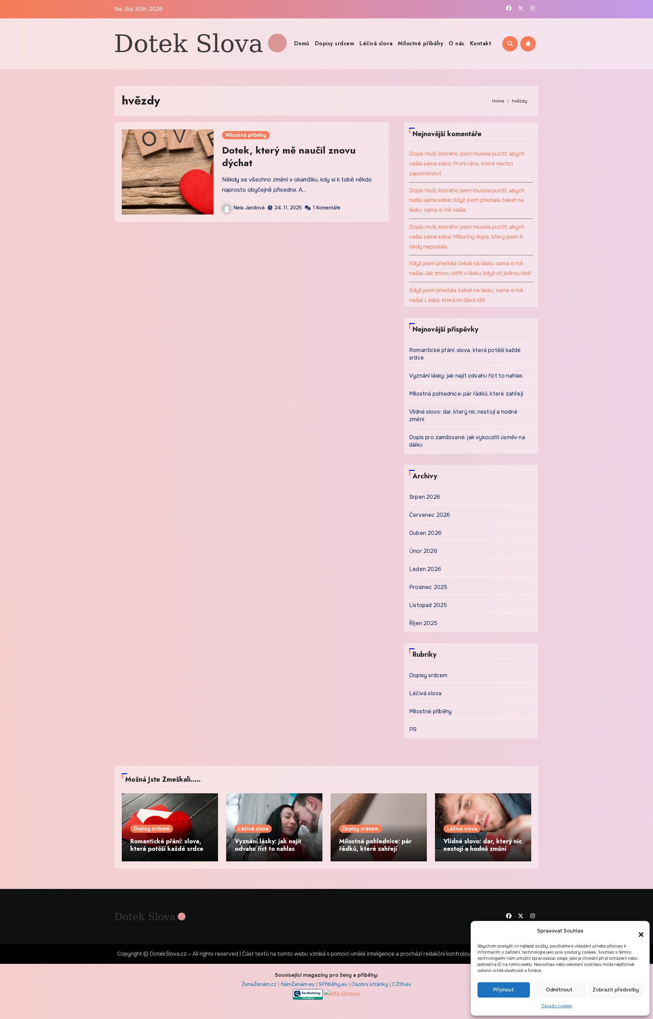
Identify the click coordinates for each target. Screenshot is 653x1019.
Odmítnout (559, 989)
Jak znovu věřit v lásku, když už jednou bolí (477, 273)
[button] (638, 931)
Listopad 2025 (428, 605)
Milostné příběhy (420, 43)
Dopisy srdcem (334, 43)
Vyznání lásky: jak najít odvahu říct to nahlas (465, 375)
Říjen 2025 (423, 623)
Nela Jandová (249, 208)
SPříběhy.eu (334, 984)
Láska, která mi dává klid (454, 300)
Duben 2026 (425, 533)
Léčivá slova (375, 43)
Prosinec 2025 (428, 587)
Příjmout (503, 989)
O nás (457, 43)
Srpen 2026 (424, 496)
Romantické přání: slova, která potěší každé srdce (166, 845)
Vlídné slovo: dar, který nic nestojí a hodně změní (482, 845)
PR (413, 729)
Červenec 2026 (429, 515)
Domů (301, 43)
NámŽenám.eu (298, 984)
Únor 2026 (423, 551)
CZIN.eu (401, 984)
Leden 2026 (425, 569)
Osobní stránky (370, 984)
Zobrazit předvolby (615, 989)
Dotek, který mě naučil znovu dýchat (289, 156)
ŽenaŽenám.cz (260, 984)
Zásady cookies (556, 1006)
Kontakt (480, 43)
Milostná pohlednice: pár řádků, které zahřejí (466, 393)
